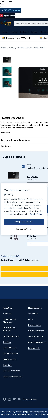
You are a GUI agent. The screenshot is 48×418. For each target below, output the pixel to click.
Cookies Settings (24, 229)
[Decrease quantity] (31, 244)
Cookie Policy (35, 214)
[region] (24, 209)
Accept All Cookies (23, 221)
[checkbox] (23, 166)
